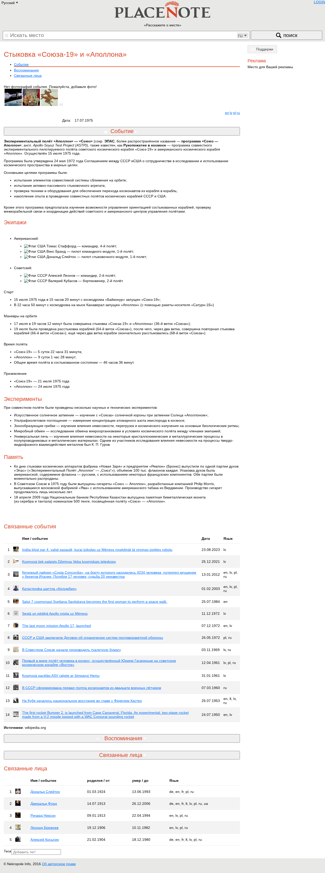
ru (238, 113)
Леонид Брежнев (44, 828)
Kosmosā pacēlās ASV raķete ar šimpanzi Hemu (61, 676)
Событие (21, 64)
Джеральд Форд (43, 804)
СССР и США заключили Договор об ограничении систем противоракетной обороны (92, 638)
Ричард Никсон (43, 815)
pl (234, 113)
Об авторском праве (59, 864)
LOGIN (319, 2)
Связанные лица (28, 75)
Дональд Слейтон (45, 792)
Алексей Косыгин (44, 840)
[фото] (62, 105)
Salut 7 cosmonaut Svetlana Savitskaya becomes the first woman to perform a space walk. (94, 602)
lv (231, 113)
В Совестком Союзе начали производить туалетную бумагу (71, 650)
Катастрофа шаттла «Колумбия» (49, 589)
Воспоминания (26, 70)
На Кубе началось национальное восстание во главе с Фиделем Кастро (82, 701)
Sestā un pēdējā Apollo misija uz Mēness (55, 613)
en (227, 113)
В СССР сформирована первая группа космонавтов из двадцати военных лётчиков (91, 688)
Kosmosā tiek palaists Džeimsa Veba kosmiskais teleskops (69, 562)
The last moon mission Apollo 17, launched (56, 626)
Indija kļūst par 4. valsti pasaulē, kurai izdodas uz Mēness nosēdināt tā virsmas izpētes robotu (97, 550)
